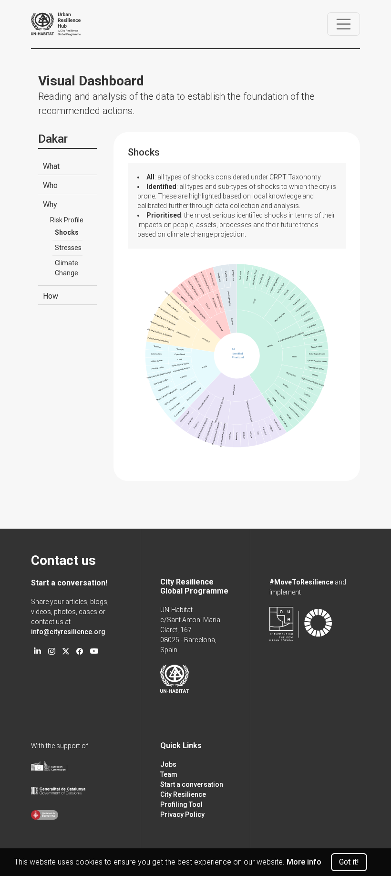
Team (168, 774)
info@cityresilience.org (68, 632)
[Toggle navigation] (343, 24)
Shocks (67, 232)
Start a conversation (191, 784)
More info (304, 861)
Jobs (168, 764)
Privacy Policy (182, 814)
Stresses (68, 247)
